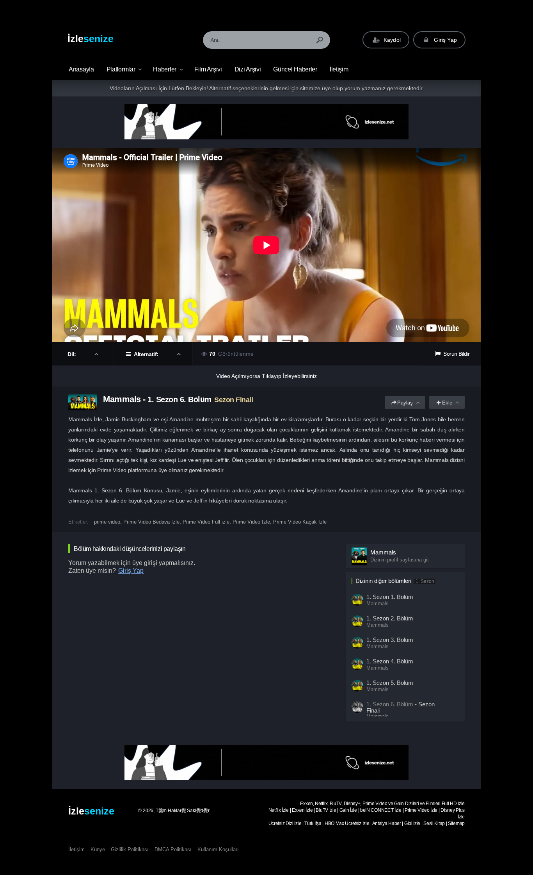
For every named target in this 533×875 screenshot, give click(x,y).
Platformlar (121, 69)
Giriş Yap (444, 40)
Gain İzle (348, 810)
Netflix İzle (278, 810)
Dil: (72, 354)
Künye (98, 849)
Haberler (164, 69)
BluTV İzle (326, 810)
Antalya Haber (386, 823)
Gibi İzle (412, 823)
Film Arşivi (208, 69)
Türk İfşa (312, 823)
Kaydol (391, 40)
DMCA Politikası (173, 849)
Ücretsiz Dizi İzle (285, 823)
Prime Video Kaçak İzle (300, 522)
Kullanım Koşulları (218, 849)
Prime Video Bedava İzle (151, 522)
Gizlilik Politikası (130, 849)
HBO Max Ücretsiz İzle (347, 823)
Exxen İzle (302, 810)
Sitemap (456, 823)
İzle (91, 38)
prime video (107, 522)
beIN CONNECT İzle (381, 810)
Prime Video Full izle (206, 522)
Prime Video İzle (251, 522)
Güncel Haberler (295, 69)
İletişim (339, 69)
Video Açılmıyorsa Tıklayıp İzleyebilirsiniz (266, 376)
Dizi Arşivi (248, 69)
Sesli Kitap (434, 823)
